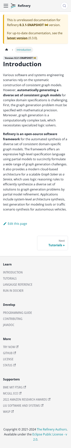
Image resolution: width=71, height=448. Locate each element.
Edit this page (17, 224)
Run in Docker (13, 291)
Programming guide (17, 313)
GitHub (7, 353)
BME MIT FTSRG (13, 387)
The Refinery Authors (52, 429)
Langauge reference (17, 284)
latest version (17, 38)
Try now (9, 347)
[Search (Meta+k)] (64, 5)
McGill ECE (10, 393)
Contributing (12, 319)
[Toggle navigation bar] (6, 6)
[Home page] (6, 50)
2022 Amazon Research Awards (25, 399)
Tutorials (10, 278)
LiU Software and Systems (21, 405)
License (8, 359)
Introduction (13, 272)
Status (7, 365)
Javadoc (8, 325)
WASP (6, 412)
